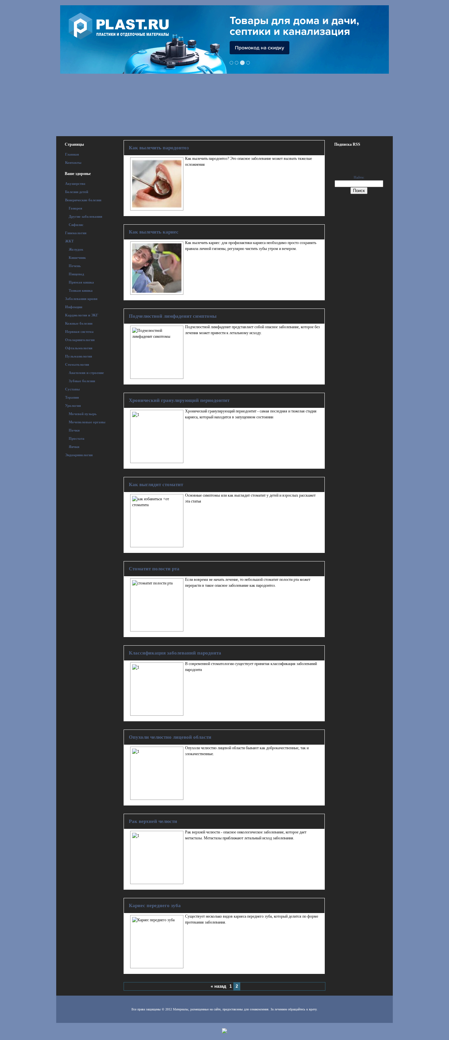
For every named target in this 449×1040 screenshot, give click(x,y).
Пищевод (76, 274)
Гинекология (75, 233)
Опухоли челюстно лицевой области (170, 737)
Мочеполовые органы (87, 422)
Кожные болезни (78, 323)
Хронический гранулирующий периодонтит (179, 400)
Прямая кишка (81, 282)
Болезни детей (76, 192)
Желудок (76, 249)
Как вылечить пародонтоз (159, 147)
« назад (218, 986)
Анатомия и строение (86, 373)
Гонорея (75, 208)
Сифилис (76, 225)
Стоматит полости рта (154, 568)
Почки (74, 430)
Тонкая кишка (81, 290)
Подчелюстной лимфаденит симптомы (173, 316)
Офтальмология (78, 348)
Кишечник (77, 258)
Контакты (73, 162)
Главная (72, 154)
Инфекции (73, 307)
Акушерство (75, 184)
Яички (74, 447)
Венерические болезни (83, 200)
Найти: (359, 177)
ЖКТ (69, 241)
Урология (73, 406)
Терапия (72, 397)
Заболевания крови (81, 299)
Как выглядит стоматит (156, 484)
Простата (76, 438)
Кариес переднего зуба (155, 905)
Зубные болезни (82, 381)
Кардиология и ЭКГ (81, 315)
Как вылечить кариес (153, 232)
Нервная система (79, 332)
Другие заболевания (85, 216)
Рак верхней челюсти (153, 821)
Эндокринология (79, 455)
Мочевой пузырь (83, 414)
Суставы (72, 389)
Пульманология (78, 356)
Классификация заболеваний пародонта (175, 653)
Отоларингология (80, 340)
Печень (75, 266)
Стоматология (77, 364)
